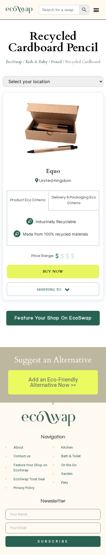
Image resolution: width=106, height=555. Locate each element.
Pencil (56, 61)
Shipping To (49, 289)
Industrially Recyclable (55, 221)
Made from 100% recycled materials (55, 234)
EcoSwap (14, 61)
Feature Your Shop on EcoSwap (53, 318)
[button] (96, 9)
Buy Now (53, 271)
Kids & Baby (37, 61)
